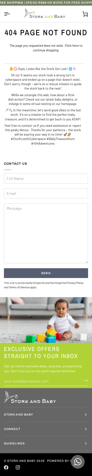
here (75, 45)
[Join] (84, 380)
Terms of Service (19, 287)
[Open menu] (11, 14)
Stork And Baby (21, 461)
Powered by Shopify (65, 461)
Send (46, 273)
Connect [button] (12, 429)
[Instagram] (18, 467)
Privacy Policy (74, 282)
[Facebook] (6, 467)
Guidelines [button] (14, 443)
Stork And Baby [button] (18, 414)
